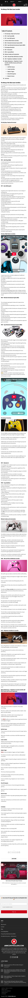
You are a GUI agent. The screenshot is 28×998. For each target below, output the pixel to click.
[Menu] (1, 4)
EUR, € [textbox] (12, 1)
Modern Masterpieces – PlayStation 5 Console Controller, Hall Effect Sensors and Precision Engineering (13, 63)
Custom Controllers (11, 69)
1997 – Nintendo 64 (8, 50)
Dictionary (4, 993)
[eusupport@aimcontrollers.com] (5, 2)
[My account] (24, 5)
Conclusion (7, 78)
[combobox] (12, 1)
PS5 (4, 511)
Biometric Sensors (10, 76)
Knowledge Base (4, 931)
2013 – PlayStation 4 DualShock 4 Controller (13, 59)
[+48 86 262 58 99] (7, 2)
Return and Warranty (6, 991)
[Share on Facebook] (11, 852)
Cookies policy (5, 992)
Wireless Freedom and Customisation (12, 54)
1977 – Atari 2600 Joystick (10, 38)
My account (3, 924)
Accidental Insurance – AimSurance (8, 936)
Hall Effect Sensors (11, 67)
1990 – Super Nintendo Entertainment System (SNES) (15, 45)
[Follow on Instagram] (13, 957)
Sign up (14, 912)
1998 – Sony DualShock (9, 52)
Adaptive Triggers (10, 71)
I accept (7, 907)
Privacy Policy (5, 989)
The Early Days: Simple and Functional (12, 34)
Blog (2, 929)
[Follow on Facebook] (11, 957)
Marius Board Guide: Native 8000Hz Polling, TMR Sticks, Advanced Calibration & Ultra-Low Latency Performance (14, 971)
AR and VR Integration (11, 74)
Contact (2, 927)
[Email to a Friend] (15, 852)
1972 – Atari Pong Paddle (9, 36)
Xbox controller (10, 589)
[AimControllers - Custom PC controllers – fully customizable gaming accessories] (14, 4)
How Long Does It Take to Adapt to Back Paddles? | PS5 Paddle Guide (14, 977)
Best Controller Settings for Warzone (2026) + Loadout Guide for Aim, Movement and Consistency (15, 982)
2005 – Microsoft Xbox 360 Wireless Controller (14, 56)
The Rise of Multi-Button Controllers (12, 40)
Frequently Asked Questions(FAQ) (8, 934)
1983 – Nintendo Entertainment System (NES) (13, 43)
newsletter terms (9, 907)
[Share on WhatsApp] (9, 852)
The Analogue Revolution (9, 47)
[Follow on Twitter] (15, 957)
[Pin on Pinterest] (17, 852)
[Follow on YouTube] (17, 957)
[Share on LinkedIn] (19, 852)
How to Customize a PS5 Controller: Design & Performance (14, 880)
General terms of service (7, 988)
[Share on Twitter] (13, 852)
